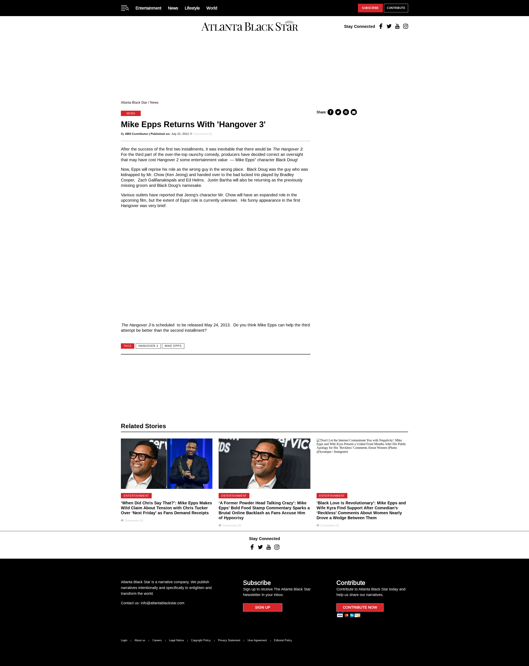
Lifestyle (192, 8)
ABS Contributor (136, 133)
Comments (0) (202, 133)
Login (124, 640)
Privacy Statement (229, 640)
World (211, 8)
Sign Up (262, 607)
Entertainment (148, 8)
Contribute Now (360, 607)
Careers (157, 640)
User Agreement (257, 640)
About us (140, 640)
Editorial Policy (283, 640)
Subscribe (370, 7)
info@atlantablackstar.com (162, 603)
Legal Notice (176, 640)
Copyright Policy (201, 640)
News (173, 8)
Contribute (396, 7)
